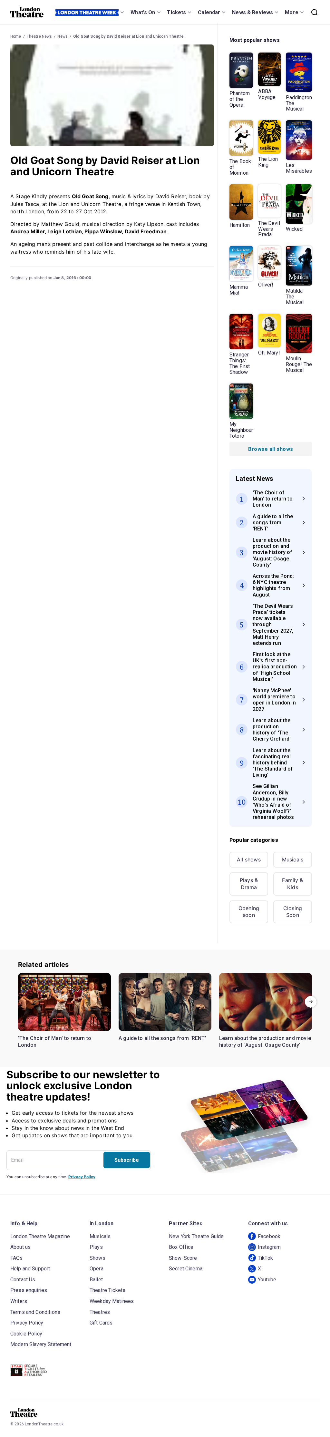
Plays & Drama (249, 883)
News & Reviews (252, 12)
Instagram (269, 1247)
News (62, 36)
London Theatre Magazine (40, 1236)
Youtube (267, 1280)
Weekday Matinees (112, 1301)
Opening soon (248, 911)
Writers (18, 1301)
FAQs (16, 1258)
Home (15, 36)
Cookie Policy (26, 1334)
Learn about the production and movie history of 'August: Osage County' (265, 1041)
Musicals (292, 859)
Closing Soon (292, 911)
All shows (248, 859)
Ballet (96, 1280)
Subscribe (126, 1160)
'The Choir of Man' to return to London (54, 1041)
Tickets (176, 12)
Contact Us (22, 1280)
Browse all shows (270, 449)
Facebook (269, 1236)
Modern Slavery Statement (41, 1344)
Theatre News (39, 36)
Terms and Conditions (35, 1312)
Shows (97, 1258)
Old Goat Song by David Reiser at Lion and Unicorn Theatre (128, 36)
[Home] (27, 12)
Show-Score (183, 1258)
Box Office (181, 1247)
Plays (96, 1247)
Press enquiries (28, 1290)
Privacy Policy (81, 1176)
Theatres (100, 1312)
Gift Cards (101, 1323)
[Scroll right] (310, 1002)
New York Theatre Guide (196, 1236)
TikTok (265, 1258)
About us (20, 1247)
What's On (143, 12)
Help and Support (30, 1269)
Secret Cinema (185, 1269)
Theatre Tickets (107, 1290)
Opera (96, 1269)
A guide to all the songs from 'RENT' (162, 1038)
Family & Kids (292, 883)
